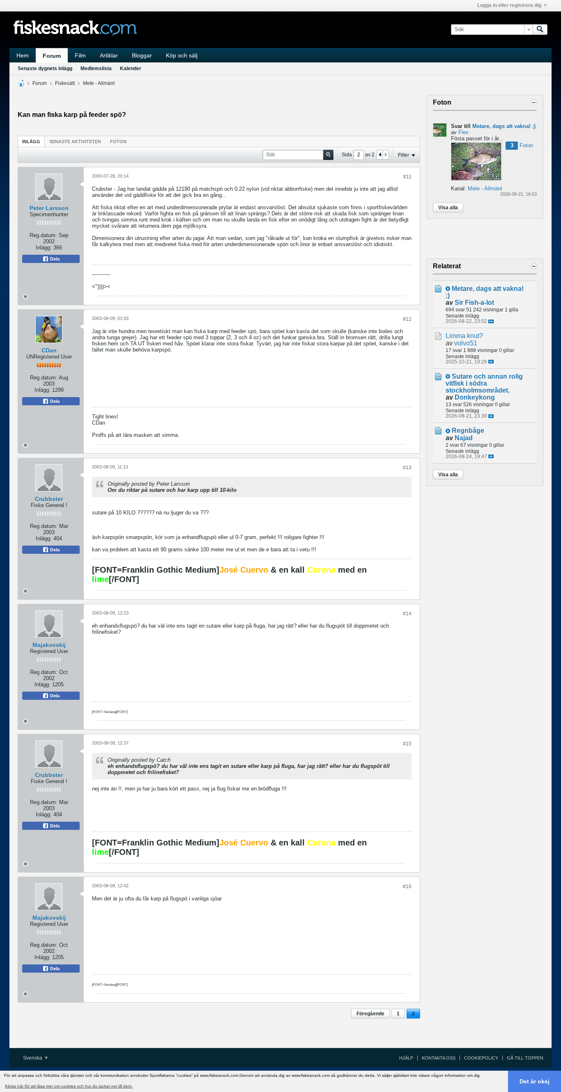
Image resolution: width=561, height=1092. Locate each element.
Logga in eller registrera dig (509, 5)
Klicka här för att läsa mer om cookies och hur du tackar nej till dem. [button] (69, 1086)
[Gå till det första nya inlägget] (448, 288)
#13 (407, 468)
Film (80, 55)
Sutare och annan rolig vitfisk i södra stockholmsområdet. (484, 383)
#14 (407, 614)
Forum (52, 56)
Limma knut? (464, 335)
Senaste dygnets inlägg (45, 68)
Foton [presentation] (118, 141)
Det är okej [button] (535, 1081)
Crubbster (49, 499)
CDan (49, 350)
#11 (407, 177)
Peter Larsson (49, 208)
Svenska (33, 1058)
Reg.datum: (43, 235)
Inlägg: (44, 247)
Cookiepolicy (481, 1057)
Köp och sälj (182, 55)
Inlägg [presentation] (31, 141)
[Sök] (540, 29)
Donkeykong (475, 397)
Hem (22, 55)
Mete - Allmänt (99, 83)
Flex (463, 132)
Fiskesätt (65, 83)
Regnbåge (468, 430)
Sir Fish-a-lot (474, 302)
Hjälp (406, 1057)
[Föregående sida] (380, 154)
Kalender (130, 68)
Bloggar (142, 55)
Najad (464, 437)
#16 (407, 886)
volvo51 (465, 343)
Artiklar (109, 55)
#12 (407, 319)
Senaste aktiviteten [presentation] (75, 141)
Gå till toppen (525, 1057)
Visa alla (448, 207)
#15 (407, 744)
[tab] (31, 141)
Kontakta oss (438, 1057)
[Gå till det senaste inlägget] (491, 321)
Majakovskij (49, 645)
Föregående (370, 1014)
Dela (54, 258)
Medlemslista (96, 68)
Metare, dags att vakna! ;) (504, 126)
